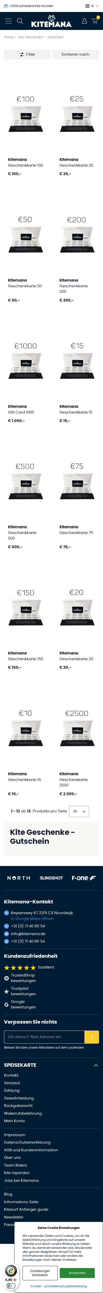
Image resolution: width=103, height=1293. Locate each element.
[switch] (11, 1286)
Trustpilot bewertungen (23, 991)
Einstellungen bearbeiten (40, 1273)
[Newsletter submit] (92, 1037)
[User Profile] (84, 20)
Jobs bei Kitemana (21, 1181)
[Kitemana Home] (51, 21)
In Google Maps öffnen (32, 919)
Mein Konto (14, 1121)
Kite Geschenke (31, 37)
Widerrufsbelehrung (23, 1113)
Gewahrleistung (19, 1098)
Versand (12, 1083)
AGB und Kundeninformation (31, 1150)
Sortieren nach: (76, 54)
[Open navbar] (8, 20)
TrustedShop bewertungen (23, 978)
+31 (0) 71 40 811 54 (28, 926)
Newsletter (14, 1217)
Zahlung (12, 1090)
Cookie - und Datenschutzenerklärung (58, 1286)
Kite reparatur (17, 1173)
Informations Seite (21, 1202)
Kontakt (11, 1075)
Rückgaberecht (18, 1106)
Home (9, 37)
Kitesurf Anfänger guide (26, 1209)
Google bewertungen (23, 1004)
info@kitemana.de (28, 934)
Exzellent (46, 967)
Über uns (12, 1158)
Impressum (14, 1135)
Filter (30, 54)
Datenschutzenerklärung (27, 1142)
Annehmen (77, 1273)
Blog (8, 1194)
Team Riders (15, 1165)
